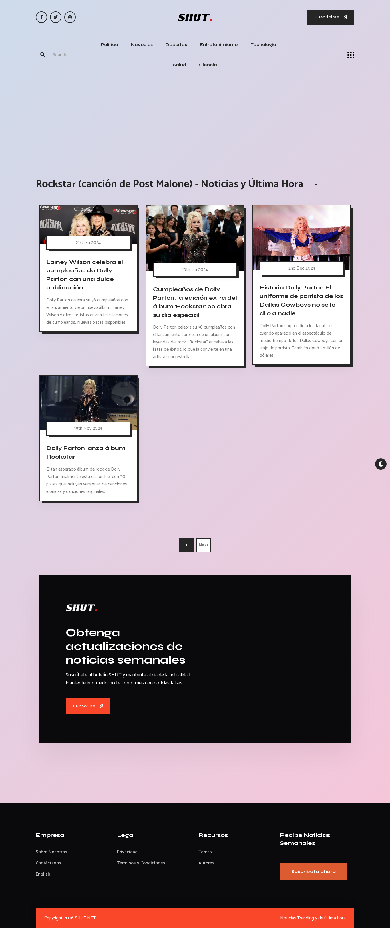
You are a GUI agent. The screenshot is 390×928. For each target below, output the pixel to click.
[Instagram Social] (70, 17)
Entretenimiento (219, 44)
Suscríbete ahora (313, 871)
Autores (206, 863)
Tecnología (263, 44)
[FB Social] (41, 17)
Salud (179, 64)
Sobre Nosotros (51, 852)
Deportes (176, 44)
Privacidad (127, 852)
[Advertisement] (195, 121)
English (43, 874)
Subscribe (84, 706)
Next (204, 545)
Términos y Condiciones (141, 863)
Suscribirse (327, 17)
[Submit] (42, 55)
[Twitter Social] (55, 17)
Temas (205, 852)
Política (109, 44)
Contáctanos (48, 863)
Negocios (142, 44)
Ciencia (208, 64)
